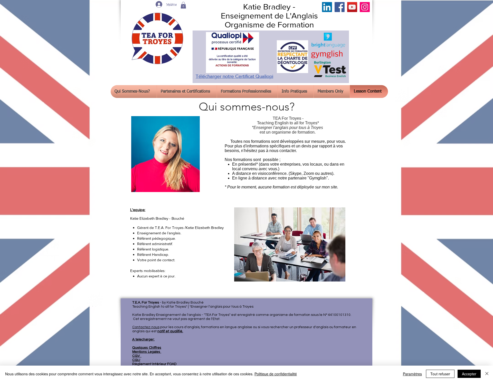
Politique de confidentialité (275, 373)
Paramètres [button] (412, 373)
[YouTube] (352, 7)
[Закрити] (487, 374)
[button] (183, 5)
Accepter (469, 373)
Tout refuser (440, 373)
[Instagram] (365, 7)
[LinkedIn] (327, 7)
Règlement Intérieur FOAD (154, 364)
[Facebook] (340, 7)
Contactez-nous (145, 327)
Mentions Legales (146, 351)
